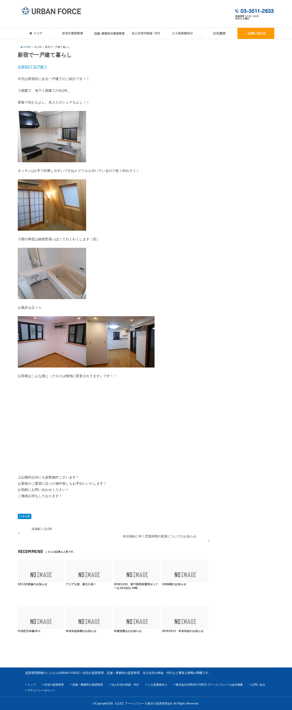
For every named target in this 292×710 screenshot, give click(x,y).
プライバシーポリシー (41, 690)
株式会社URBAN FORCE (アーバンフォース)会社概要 (209, 684)
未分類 (26, 516)
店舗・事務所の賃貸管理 (87, 684)
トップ (31, 684)
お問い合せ (258, 684)
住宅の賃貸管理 (54, 684)
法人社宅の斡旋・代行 (125, 684)
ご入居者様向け (157, 684)
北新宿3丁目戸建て (32, 67)
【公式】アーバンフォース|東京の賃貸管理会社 (143, 703)
